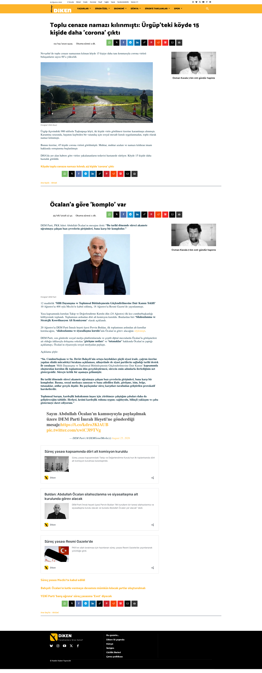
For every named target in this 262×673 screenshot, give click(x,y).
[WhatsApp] (109, 43)
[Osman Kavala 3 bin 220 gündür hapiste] (193, 63)
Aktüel (54, 183)
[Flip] (165, 43)
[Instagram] (193, 2)
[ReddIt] (158, 43)
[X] (116, 43)
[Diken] (60, 8)
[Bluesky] (196, 2)
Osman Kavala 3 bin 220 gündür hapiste (194, 78)
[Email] (172, 43)
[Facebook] (206, 2)
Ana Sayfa (45, 183)
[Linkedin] (137, 43)
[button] (207, 8)
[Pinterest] (151, 43)
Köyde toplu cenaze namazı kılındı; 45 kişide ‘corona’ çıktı (77, 166)
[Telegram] (130, 43)
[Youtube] (203, 2)
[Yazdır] (179, 43)
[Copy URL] (144, 43)
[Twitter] (200, 2)
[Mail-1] (210, 2)
